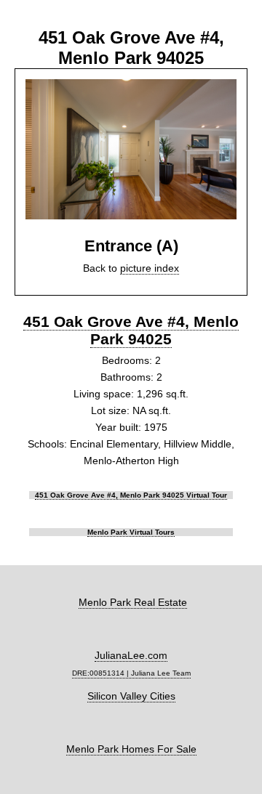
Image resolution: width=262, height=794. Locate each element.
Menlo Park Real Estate (133, 602)
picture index (149, 268)
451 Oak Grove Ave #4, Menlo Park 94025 (131, 330)
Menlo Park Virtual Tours (131, 532)
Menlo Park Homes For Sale (131, 749)
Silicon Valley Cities (131, 696)
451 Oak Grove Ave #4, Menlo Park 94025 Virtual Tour (131, 495)
